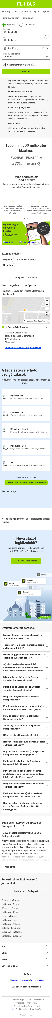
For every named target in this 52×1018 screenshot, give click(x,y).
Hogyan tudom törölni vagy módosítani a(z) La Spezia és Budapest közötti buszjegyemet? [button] (22, 806)
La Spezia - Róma (10, 912)
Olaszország (30, 11)
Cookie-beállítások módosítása (29, 1009)
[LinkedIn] (27, 993)
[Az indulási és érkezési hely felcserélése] (46, 36)
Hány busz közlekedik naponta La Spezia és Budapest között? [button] (23, 785)
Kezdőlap (6, 11)
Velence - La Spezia (11, 928)
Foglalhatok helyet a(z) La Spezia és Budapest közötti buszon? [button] (21, 763)
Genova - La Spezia (10, 900)
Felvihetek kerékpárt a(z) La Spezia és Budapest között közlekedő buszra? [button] (22, 795)
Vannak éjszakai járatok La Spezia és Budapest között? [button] (22, 727)
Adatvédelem (38, 1000)
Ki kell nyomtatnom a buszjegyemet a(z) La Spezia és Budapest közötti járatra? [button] (23, 708)
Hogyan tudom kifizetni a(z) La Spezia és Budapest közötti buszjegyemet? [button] (23, 753)
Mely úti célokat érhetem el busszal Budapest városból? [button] (21, 717)
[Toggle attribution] (47, 321)
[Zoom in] (47, 301)
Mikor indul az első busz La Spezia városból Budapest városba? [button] (20, 679)
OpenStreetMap (39, 321)
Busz (17, 11)
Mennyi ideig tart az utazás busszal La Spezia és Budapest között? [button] (22, 637)
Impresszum (32, 1003)
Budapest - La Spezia (12, 932)
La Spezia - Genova (10, 904)
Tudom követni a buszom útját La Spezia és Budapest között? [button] (23, 646)
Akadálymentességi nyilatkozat (27, 1006)
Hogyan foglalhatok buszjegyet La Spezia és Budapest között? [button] (24, 743)
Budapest (32, 277)
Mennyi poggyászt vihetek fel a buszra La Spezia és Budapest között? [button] (24, 656)
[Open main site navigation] (4, 4)
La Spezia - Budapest (12, 936)
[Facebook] (24, 993)
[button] (26, 32)
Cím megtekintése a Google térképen (23, 347)
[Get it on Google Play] (19, 980)
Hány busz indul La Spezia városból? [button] (21, 735)
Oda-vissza (30, 24)
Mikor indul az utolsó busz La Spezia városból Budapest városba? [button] (21, 688)
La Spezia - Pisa (9, 920)
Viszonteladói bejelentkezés (19, 1000)
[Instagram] (25, 993)
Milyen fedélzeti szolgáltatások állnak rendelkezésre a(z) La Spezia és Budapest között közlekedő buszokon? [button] (24, 774)
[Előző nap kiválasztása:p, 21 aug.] (43, 48)
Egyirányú (11, 24)
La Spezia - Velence (11, 924)
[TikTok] (28, 993)
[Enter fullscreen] (47, 313)
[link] (26, 575)
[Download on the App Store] (36, 980)
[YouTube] (26, 993)
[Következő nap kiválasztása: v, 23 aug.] (47, 48)
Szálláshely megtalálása (18, 65)
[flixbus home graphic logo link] (26, 4)
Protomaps (28, 321)
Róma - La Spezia (10, 908)
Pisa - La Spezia (9, 916)
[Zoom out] (47, 304)
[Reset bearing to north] (47, 308)
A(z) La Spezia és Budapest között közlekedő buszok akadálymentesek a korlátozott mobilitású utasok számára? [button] (23, 667)
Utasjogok (20, 1003)
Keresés (26, 71)
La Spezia (45, 11)
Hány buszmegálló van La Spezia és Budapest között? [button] (21, 698)
